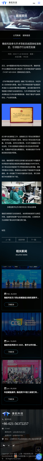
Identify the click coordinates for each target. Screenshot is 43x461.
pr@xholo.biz (18, 435)
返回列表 (21, 240)
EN (34, 3)
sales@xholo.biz (19, 432)
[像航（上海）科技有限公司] (9, 3)
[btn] (39, 3)
